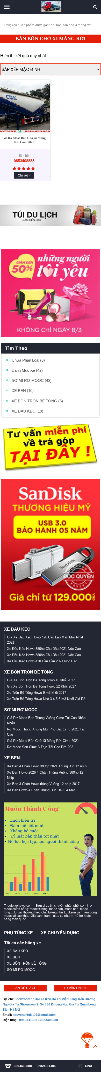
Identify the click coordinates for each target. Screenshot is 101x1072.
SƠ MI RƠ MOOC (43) (32, 380)
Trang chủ (10, 25)
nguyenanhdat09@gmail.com (34, 1015)
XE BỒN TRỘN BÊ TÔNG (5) (37, 401)
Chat (88, 1066)
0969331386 (28, 1020)
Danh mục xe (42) (27, 370)
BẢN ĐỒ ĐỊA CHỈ (25, 988)
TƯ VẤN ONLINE (76, 988)
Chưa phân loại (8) (28, 360)
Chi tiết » (24, 175)
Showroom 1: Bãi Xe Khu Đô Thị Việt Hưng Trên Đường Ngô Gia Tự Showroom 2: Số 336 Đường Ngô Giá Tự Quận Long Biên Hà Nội (49, 1004)
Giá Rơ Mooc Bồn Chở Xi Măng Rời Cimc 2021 (24, 140)
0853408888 (49, 1020)
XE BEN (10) (23, 390)
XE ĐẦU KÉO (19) (27, 411)
